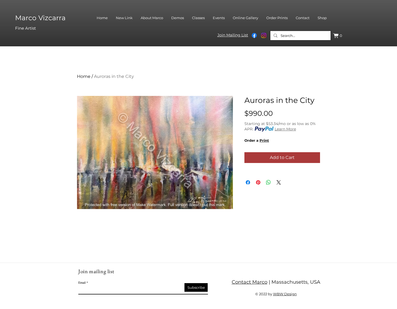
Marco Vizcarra (40, 18)
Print (264, 140)
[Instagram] (263, 35)
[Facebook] (254, 35)
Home (83, 76)
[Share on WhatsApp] (268, 182)
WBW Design (285, 294)
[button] (338, 35)
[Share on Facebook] (248, 182)
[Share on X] (278, 182)
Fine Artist (25, 28)
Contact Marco (249, 282)
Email (82, 282)
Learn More (285, 129)
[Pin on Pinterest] (258, 182)
